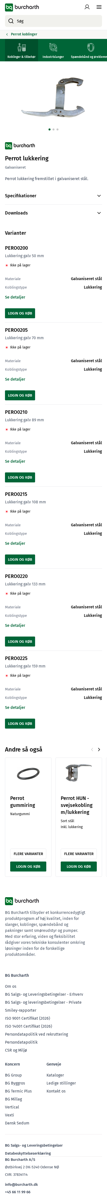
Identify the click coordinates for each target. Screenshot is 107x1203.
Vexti (9, 1115)
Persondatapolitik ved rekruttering (36, 1034)
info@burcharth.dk (21, 1184)
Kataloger (55, 1075)
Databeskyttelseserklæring (28, 1153)
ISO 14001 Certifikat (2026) (28, 1026)
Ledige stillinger (61, 1083)
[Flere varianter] (28, 774)
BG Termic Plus (18, 1091)
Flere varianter (28, 854)
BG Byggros (15, 1083)
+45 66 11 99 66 (17, 1192)
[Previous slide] (92, 750)
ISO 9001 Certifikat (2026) (27, 1018)
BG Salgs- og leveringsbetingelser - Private (43, 1002)
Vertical (12, 1107)
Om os (10, 986)
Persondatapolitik (21, 1042)
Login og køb (20, 313)
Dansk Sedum (17, 1123)
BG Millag (13, 1099)
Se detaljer (15, 297)
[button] (50, 129)
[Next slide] (99, 750)
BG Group (13, 1075)
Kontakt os (56, 1091)
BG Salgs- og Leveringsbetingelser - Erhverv (44, 994)
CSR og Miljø (16, 1050)
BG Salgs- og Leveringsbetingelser (34, 1145)
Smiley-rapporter (20, 1010)
